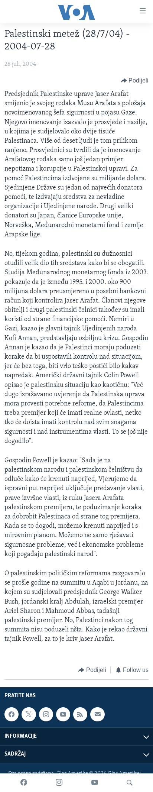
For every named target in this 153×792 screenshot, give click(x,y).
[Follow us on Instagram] (46, 714)
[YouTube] (94, 782)
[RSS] (80, 714)
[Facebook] (23, 782)
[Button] (135, 80)
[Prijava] (97, 714)
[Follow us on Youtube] (63, 714)
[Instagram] (59, 782)
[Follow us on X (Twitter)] (29, 714)
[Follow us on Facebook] (11, 714)
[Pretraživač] (129, 782)
